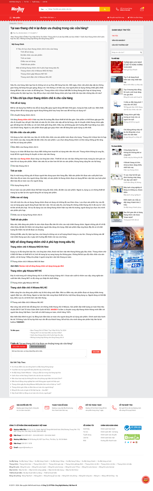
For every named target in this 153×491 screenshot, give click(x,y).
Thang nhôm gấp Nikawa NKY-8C (34, 74)
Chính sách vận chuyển (109, 435)
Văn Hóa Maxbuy (118, 40)
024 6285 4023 (38, 435)
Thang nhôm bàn (25, 464)
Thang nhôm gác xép (56, 464)
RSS (84, 440)
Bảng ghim (38, 476)
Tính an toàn (26, 58)
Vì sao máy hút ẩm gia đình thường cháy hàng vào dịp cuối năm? (132, 177)
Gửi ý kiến (96, 352)
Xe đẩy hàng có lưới (104, 461)
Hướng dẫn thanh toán (109, 440)
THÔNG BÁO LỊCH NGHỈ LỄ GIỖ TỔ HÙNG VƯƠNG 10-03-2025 (133, 64)
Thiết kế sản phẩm (28, 64)
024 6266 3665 (50, 435)
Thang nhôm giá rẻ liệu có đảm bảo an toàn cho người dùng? (33, 387)
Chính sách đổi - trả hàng (109, 432)
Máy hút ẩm (23, 470)
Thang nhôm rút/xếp (124, 464)
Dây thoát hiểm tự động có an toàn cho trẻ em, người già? (31, 393)
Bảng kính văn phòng (69, 476)
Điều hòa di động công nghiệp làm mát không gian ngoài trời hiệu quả (35, 381)
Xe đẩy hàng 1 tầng (26, 461)
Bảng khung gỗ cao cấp (52, 476)
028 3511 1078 (26, 443)
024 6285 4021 (26, 435)
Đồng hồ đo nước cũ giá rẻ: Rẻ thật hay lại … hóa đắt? (30, 390)
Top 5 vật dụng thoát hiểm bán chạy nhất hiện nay (133, 79)
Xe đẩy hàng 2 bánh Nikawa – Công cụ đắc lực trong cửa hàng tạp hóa (36, 372)
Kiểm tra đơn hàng (136, 17)
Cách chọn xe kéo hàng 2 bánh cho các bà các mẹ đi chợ (31, 375)
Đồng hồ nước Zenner (89, 467)
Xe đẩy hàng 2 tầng (57, 461)
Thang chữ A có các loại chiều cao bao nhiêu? (63, 37)
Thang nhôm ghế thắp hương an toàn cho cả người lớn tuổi (132, 117)
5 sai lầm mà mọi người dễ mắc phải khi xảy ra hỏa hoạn (31, 370)
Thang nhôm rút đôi (92, 464)
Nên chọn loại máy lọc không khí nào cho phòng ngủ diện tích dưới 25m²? (37, 378)
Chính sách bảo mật (108, 438)
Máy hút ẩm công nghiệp (37, 470)
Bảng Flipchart (27, 476)
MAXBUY (54, 309)
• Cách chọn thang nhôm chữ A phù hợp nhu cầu (46, 335)
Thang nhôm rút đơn (108, 464)
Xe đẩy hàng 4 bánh (89, 461)
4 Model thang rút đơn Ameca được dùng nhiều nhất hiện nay (133, 164)
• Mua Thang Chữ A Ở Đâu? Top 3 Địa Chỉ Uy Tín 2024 (48, 330)
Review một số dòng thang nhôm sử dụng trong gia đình (41, 266)
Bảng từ (97, 476)
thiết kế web (32, 485)
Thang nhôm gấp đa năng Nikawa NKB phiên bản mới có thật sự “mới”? (36, 384)
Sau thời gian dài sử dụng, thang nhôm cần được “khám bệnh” (133, 214)
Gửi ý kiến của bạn (19, 346)
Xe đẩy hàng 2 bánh (41, 461)
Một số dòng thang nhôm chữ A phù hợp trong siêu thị (37, 68)
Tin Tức (26, 2)
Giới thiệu (86, 429)
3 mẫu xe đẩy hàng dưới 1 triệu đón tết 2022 (133, 103)
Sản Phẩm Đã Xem (47, 18)
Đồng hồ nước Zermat (106, 467)
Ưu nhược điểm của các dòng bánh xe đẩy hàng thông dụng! (32, 367)
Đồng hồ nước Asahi (39, 467)
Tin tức (20, 23)
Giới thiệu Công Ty (15, 2)
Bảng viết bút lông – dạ (110, 476)
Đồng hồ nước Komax (55, 467)
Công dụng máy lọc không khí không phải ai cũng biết (132, 152)
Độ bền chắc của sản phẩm (31, 55)
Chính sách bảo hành (108, 429)
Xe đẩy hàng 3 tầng (73, 461)
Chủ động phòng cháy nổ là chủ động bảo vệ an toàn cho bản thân (133, 132)
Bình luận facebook (37, 346)
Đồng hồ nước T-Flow (72, 467)
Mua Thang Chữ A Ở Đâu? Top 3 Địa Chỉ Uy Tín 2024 (29, 37)
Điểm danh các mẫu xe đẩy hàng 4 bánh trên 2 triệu (132, 202)
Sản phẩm (16, 18)
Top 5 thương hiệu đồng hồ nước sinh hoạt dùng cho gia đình (132, 92)
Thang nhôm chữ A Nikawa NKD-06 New (37, 71)
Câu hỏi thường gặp (120, 45)
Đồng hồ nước (25, 467)
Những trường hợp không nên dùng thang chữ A (37, 38)
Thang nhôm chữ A (40, 464)
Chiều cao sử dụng (28, 61)
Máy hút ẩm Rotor (72, 470)
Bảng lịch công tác (85, 476)
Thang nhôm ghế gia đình (74, 464)
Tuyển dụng (35, 2)
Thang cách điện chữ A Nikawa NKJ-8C (36, 77)
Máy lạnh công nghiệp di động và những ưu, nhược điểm (133, 189)
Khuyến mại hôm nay (116, 17)
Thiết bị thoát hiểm (50, 473)
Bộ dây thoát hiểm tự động (32, 473)
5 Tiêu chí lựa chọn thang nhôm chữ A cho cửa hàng (37, 49)
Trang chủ (12, 23)
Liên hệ (45, 2)
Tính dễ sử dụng (27, 52)
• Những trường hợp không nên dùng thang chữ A (47, 337)
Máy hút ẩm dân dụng (56, 470)
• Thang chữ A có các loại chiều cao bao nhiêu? (46, 333)
